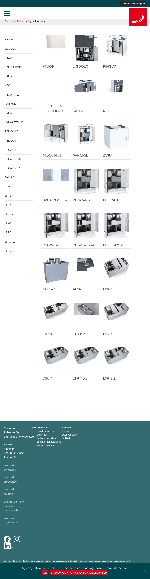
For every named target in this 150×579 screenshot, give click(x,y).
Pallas (9, 177)
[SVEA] (116, 136)
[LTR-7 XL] (86, 355)
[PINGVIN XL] (56, 133)
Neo (7, 85)
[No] (145, 571)
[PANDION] (86, 134)
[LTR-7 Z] (116, 355)
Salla (9, 76)
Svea (8, 113)
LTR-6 (8, 223)
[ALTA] (86, 264)
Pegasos (11, 149)
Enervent (67, 431)
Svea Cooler (14, 122)
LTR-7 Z (9, 250)
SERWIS (66, 438)
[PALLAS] (56, 270)
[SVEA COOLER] (56, 175)
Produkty (42, 427)
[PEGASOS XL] (86, 225)
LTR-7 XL (10, 241)
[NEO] (116, 85)
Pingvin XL (12, 94)
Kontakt (66, 427)
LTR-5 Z (9, 214)
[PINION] (56, 41)
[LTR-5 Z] (86, 308)
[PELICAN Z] (86, 181)
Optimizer (42, 434)
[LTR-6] (116, 310)
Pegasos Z (12, 168)
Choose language (132, 3)
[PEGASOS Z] (116, 225)
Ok (45, 572)
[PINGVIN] (116, 45)
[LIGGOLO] (86, 47)
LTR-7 (8, 232)
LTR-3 (8, 195)
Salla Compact (15, 67)
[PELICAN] (116, 181)
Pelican (10, 140)
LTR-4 (8, 204)
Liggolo (10, 48)
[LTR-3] (116, 267)
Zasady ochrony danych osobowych (79, 572)
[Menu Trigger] (7, 13)
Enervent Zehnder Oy (18, 21)
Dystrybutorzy (69, 434)
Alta (8, 186)
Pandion (10, 103)
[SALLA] (86, 85)
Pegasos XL (13, 159)
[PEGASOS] (56, 225)
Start (33, 427)
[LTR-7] (56, 355)
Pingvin (10, 57)
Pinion (9, 39)
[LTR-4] (56, 310)
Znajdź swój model (47, 431)
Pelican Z (11, 131)
